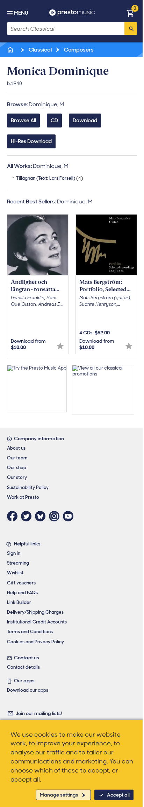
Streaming (18, 563)
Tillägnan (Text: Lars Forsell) (49, 178)
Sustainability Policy (28, 487)
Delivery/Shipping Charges (35, 612)
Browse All (23, 120)
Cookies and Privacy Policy (35, 642)
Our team (17, 458)
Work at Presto (23, 497)
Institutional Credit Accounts (37, 622)
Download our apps (27, 690)
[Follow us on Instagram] (56, 516)
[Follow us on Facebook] (14, 516)
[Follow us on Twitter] (28, 516)
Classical (40, 49)
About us (16, 448)
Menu (21, 12)
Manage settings (59, 795)
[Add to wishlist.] (60, 346)
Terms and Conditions (30, 632)
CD (54, 120)
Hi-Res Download (31, 141)
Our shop (16, 468)
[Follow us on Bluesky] (42, 516)
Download (85, 120)
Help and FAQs (22, 593)
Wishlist (15, 573)
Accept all (118, 795)
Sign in (13, 553)
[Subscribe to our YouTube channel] (70, 516)
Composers (78, 49)
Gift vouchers (21, 583)
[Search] (130, 28)
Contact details (23, 667)
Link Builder (19, 602)
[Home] (10, 49)
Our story (17, 477)
